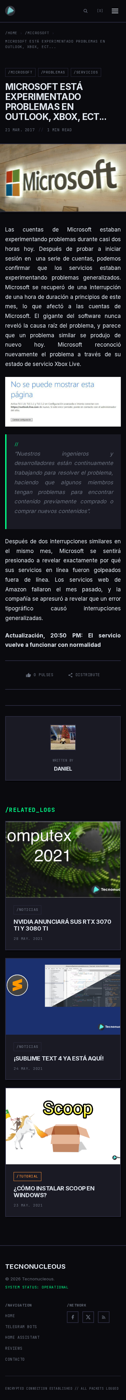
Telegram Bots (21, 1326)
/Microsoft (37, 33)
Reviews (13, 1348)
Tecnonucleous (35, 1266)
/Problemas (53, 72)
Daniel (63, 768)
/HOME (11, 33)
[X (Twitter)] (88, 1317)
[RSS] (104, 1317)
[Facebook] (73, 1317)
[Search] (85, 10)
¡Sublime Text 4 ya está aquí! (59, 1058)
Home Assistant (22, 1337)
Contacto (15, 1359)
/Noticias (27, 909)
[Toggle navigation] (115, 11)
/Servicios (86, 72)
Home (10, 1315)
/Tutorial (27, 1176)
